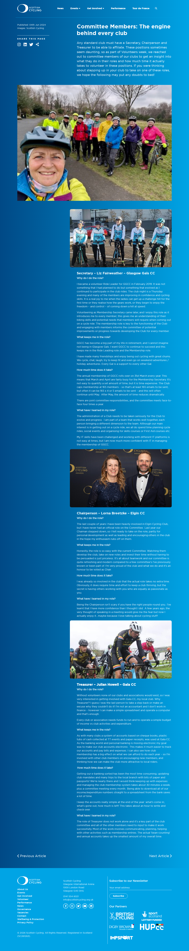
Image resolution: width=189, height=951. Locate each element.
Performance (118, 8)
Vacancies (22, 912)
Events (74, 8)
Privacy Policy (25, 922)
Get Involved (94, 8)
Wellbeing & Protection (30, 919)
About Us (22, 889)
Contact (21, 916)
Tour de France (140, 8)
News (60, 8)
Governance (24, 909)
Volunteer (23, 899)
